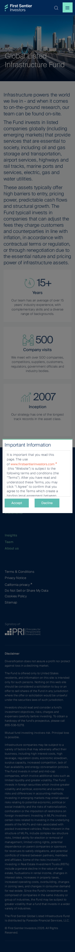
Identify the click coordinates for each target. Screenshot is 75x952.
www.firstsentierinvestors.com (32, 464)
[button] (56, 7)
